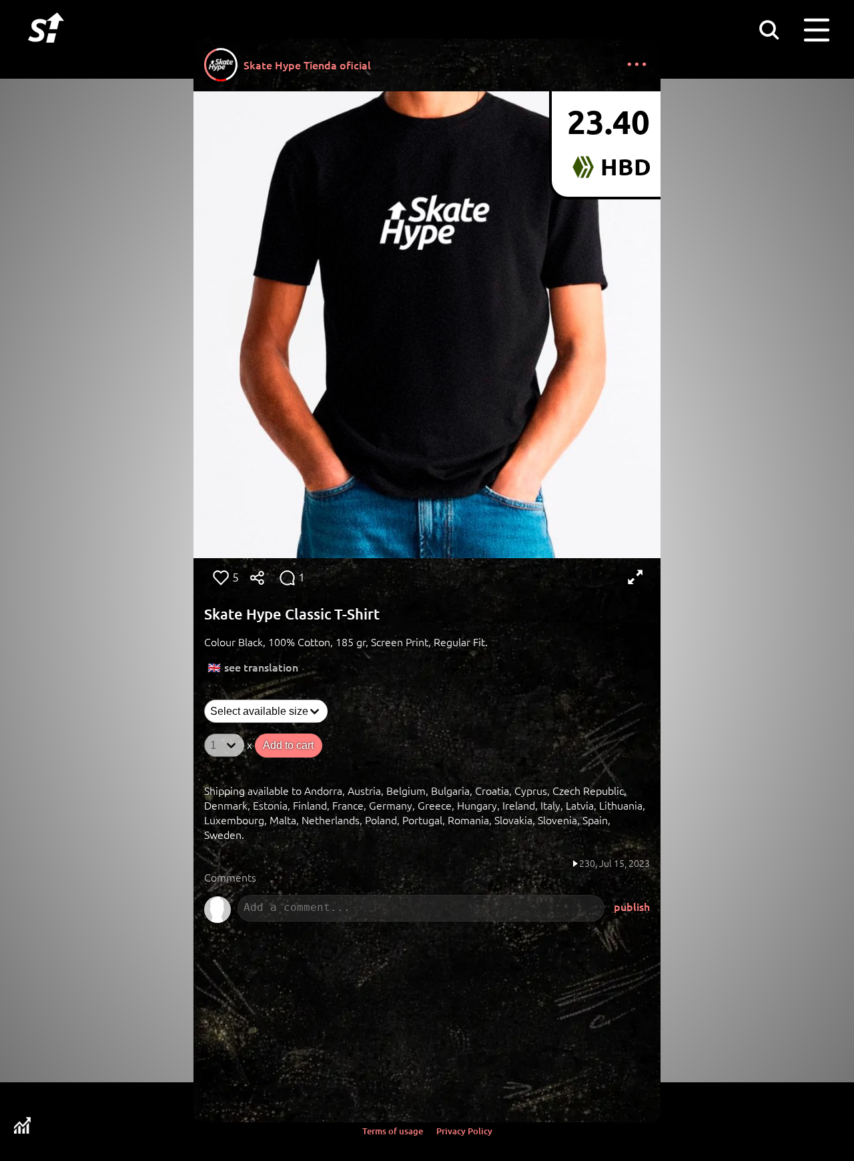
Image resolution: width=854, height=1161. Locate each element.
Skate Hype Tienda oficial (307, 64)
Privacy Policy (464, 1131)
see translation (261, 667)
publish (632, 906)
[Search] (768, 29)
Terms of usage (392, 1131)
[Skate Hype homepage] (46, 50)
